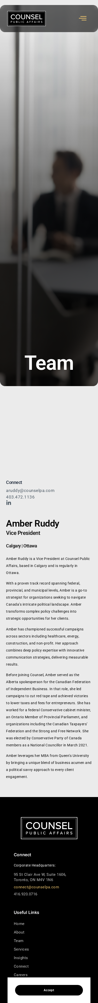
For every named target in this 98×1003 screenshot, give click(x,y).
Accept (49, 990)
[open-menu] (82, 18)
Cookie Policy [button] (46, 969)
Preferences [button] (74, 974)
